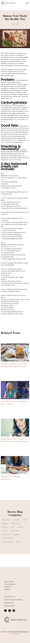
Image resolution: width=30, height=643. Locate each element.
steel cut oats (11, 247)
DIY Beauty (4, 527)
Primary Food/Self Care (7, 538)
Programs (7, 587)
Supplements (8, 603)
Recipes (7, 589)
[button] (27, 3)
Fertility (12, 527)
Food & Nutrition (9, 584)
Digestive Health (16, 523)
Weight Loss (15, 24)
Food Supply (20, 527)
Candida (24, 519)
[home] (8, 3)
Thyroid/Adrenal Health (7, 541)
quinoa (19, 119)
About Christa (9, 581)
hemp (3, 180)
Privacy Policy (15, 634)
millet (14, 119)
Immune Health (6, 534)
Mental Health (16, 534)
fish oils (14, 140)
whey (16, 178)
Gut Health (4, 530)
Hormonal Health (14, 530)
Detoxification (5, 523)
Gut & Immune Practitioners (13, 600)
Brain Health (16, 519)
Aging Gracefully (6, 519)
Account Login (9, 606)
